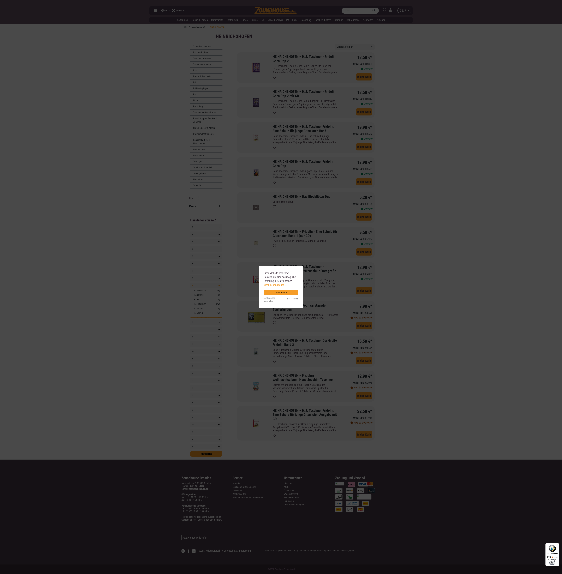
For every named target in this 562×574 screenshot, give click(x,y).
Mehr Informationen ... (275, 284)
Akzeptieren (281, 292)
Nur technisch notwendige (269, 300)
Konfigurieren (292, 299)
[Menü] (557, 545)
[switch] (552, 563)
